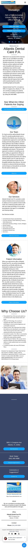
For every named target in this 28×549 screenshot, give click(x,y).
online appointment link (7, 357)
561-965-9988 (12, 94)
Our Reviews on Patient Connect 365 (14, 109)
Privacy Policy (12, 531)
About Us (14, 173)
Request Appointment (14, 30)
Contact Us (14, 476)
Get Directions (14, 449)
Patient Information (14, 302)
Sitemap (17, 531)
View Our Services (14, 235)
